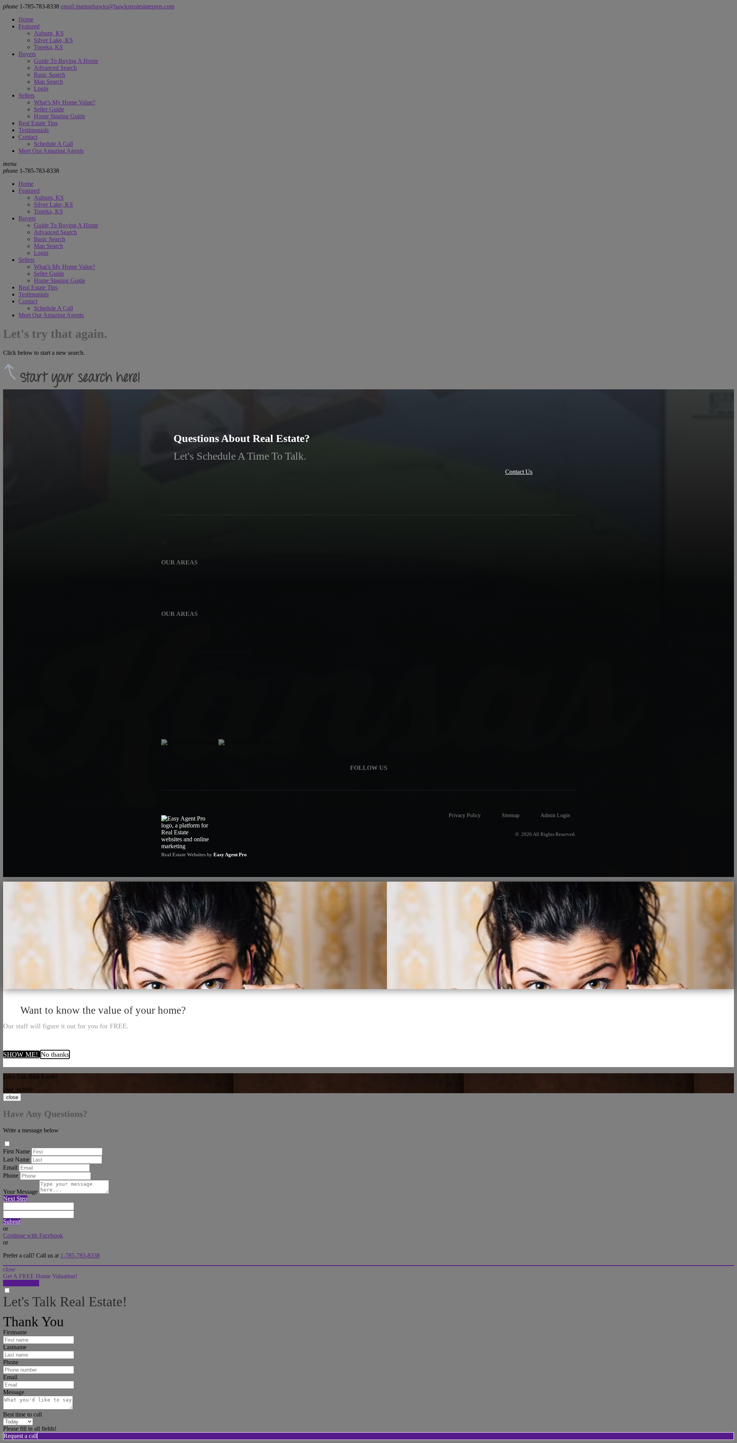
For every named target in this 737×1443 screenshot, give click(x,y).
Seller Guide (49, 109)
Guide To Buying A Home (66, 61)
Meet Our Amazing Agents (51, 150)
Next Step (15, 1198)
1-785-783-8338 (31, 170)
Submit (11, 1221)
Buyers (27, 54)
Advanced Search (55, 68)
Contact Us (518, 471)
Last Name (16, 1159)
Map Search (48, 81)
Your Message (20, 1191)
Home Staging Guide (59, 116)
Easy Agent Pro (230, 854)
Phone (10, 1175)
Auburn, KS (49, 33)
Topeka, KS (48, 47)
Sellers (26, 95)
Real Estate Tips (38, 123)
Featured (29, 26)
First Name (16, 1151)
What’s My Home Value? (64, 102)
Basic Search (49, 74)
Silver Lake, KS (53, 40)
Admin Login (555, 815)
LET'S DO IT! (21, 1283)
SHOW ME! (21, 1054)
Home (25, 19)
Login (41, 88)
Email (10, 1167)
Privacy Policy (465, 815)
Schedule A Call (53, 144)
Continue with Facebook (33, 1235)
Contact (27, 137)
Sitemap (510, 815)
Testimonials (33, 130)
